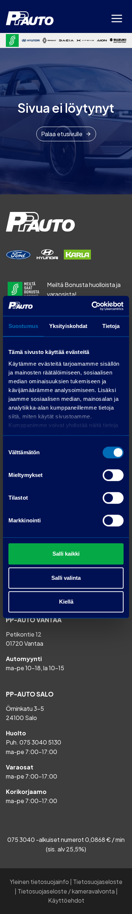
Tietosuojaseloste (97, 881)
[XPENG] (85, 41)
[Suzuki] (118, 40)
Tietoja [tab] (111, 326)
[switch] (113, 475)
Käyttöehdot (66, 900)
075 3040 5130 (40, 742)
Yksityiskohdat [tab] (68, 326)
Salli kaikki (66, 554)
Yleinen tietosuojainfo (39, 881)
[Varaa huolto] (18, 255)
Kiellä (66, 601)
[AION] (102, 40)
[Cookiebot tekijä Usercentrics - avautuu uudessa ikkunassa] (93, 306)
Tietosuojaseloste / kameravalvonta (66, 891)
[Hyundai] (31, 40)
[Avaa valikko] (116, 18)
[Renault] (49, 40)
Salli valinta (66, 578)
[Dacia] (66, 40)
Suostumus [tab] (23, 326)
